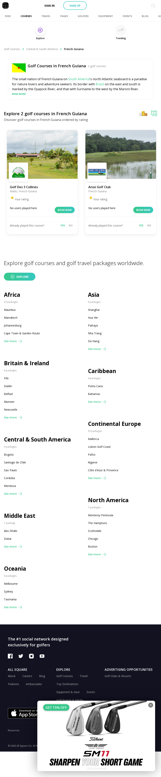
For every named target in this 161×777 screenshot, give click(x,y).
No (71, 225)
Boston (92, 546)
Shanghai (94, 310)
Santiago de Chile (15, 462)
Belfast (8, 394)
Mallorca (93, 439)
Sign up (75, 5)
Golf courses (12, 49)
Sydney (8, 591)
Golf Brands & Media (69, 700)
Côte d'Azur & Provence (103, 470)
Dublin (8, 386)
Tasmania (10, 599)
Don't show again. (97, 768)
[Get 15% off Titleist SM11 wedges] (96, 736)
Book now (65, 210)
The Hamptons (97, 523)
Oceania (15, 568)
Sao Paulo (10, 470)
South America (79, 79)
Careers (27, 676)
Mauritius (10, 310)
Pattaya (93, 325)
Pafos (91, 454)
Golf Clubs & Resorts (118, 676)
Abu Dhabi (10, 531)
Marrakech (10, 317)
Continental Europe (114, 423)
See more (10, 341)
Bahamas (94, 394)
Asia (93, 294)
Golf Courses (64, 676)
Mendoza (10, 486)
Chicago (93, 538)
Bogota (9, 454)
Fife (6, 378)
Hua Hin (93, 317)
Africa (12, 294)
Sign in (49, 5)
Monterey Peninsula (100, 515)
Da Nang (93, 341)
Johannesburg (12, 325)
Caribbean (102, 371)
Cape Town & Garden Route (22, 333)
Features (13, 684)
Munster (9, 402)
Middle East (19, 515)
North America (108, 500)
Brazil (100, 84)
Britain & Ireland (26, 363)
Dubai (7, 538)
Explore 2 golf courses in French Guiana (45, 113)
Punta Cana (95, 386)
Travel (84, 676)
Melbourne (11, 583)
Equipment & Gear (68, 692)
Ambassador (34, 684)
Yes (62, 225)
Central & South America (42, 49)
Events (91, 692)
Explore (22, 277)
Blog (42, 676)
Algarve (92, 462)
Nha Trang (95, 333)
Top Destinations (67, 684)
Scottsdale (94, 531)
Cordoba (9, 478)
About (12, 676)
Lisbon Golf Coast (99, 447)
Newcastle (10, 409)
